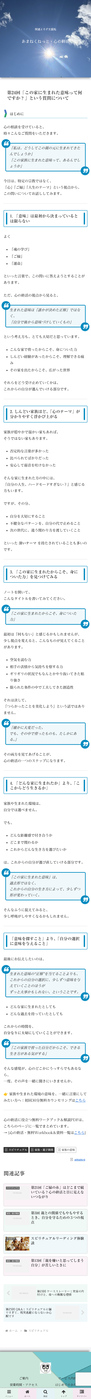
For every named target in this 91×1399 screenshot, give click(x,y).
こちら (80, 1100)
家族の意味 (68, 1149)
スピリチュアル (18, 1149)
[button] (82, 869)
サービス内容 (67, 1378)
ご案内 (23, 1378)
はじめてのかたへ (67, 1384)
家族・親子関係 (44, 1149)
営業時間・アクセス (24, 1384)
